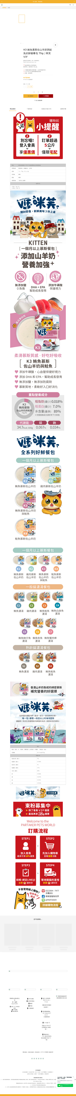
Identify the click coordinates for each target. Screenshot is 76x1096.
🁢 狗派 (30, 1006)
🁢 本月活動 (30, 998)
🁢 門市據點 (15, 1009)
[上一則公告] (2, 1)
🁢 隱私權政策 (14, 1011)
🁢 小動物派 (30, 1008)
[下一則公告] (74, 1)
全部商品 (4, 7)
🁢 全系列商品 (30, 1001)
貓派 (9, 7)
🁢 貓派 (30, 1003)
